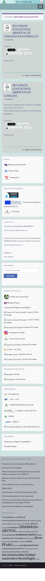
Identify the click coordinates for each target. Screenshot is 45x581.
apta (14, 524)
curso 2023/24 (31, 523)
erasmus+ (13, 527)
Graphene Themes (20, 565)
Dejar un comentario (33, 75)
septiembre (10, 558)
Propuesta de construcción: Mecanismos (19, 464)
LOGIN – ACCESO (13, 349)
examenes (27, 531)
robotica (25, 551)
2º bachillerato (8, 517)
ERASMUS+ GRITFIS (20, 529)
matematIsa (14, 177)
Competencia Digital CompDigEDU (17, 307)
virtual (37, 559)
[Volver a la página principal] (22, 1)
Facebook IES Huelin (30, 327)
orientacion (22, 541)
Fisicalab (16, 374)
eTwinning (14, 211)
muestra (14, 541)
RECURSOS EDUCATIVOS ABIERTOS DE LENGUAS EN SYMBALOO (21, 31)
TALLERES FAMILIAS (31, 427)
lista (3, 541)
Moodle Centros (25, 354)
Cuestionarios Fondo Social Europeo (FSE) (19, 492)
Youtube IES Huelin (29, 359)
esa (17, 531)
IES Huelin (31, 538)
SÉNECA (15, 422)
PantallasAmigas (10, 446)
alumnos (10, 524)
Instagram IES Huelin (16, 332)
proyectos (27, 548)
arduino (18, 524)
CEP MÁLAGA (13, 394)
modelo (7, 541)
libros (38, 538)
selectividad (26, 555)
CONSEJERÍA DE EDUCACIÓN (21, 405)
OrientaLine (20, 379)
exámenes (22, 534)
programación (8, 548)
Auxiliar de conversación (18, 297)
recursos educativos (11, 551)
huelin (26, 538)
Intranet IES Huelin (29, 344)
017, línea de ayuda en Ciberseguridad (17, 496)
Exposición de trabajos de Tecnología (17, 506)
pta (32, 548)
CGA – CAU (14, 399)
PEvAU (7, 544)
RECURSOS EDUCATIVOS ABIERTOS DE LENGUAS (17, 90)
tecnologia (26, 558)
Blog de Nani (13, 171)
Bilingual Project (13, 303)
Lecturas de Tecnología (11, 468)
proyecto (19, 548)
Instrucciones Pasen (17, 339)
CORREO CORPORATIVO (26, 411)
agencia (28, 520)
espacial (21, 531)
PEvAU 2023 (7, 488)
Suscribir (10, 276)
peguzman (10, 40)
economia (5, 527)
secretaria (9, 555)
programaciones (29, 545)
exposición (34, 531)
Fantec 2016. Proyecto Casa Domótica (18, 484)
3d (16, 517)
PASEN (11, 416)
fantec (32, 534)
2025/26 (21, 517)
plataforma (16, 545)
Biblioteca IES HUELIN (17, 165)
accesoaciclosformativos (13, 520)
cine (23, 524)
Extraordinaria (8, 535)
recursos (36, 548)
